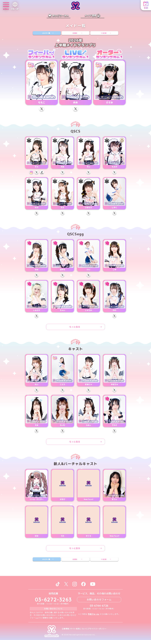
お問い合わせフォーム (99, 599)
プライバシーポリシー (97, 629)
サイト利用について (78, 629)
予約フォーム (93, 614)
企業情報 (65, 629)
